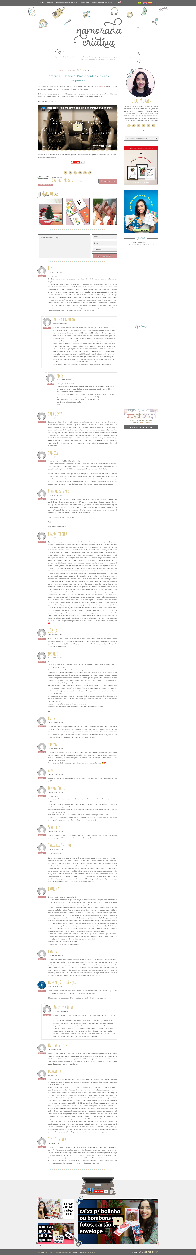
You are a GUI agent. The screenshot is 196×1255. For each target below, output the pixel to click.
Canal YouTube (64, 70)
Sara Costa (55, 414)
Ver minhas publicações (45, 184)
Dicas (73, 70)
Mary (60, 375)
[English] (145, 3)
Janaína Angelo (59, 845)
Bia (50, 268)
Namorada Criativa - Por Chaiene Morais (52, 1252)
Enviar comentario (105, 256)
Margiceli (54, 1071)
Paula (51, 718)
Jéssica (52, 630)
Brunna (53, 889)
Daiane (53, 654)
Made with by (138, 1252)
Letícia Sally (100, 86)
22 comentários (108, 181)
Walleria (54, 827)
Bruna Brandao (64, 319)
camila (53, 951)
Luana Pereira (57, 534)
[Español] (150, 3)
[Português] (139, 3)
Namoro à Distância (62, 982)
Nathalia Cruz (57, 1045)
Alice (51, 770)
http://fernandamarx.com (57, 527)
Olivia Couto (57, 788)
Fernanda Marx (58, 491)
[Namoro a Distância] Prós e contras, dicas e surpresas (77, 78)
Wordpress (91, 1252)
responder (42, 276)
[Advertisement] (98, 58)
